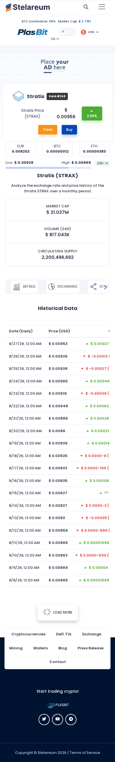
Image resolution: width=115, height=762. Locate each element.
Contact (57, 661)
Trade (48, 129)
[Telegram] (70, 719)
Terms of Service (85, 752)
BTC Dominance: (35, 21)
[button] (33, 31)
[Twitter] (44, 719)
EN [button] (53, 39)
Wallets (40, 648)
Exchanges (67, 286)
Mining (16, 648)
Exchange (91, 634)
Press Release (91, 648)
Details (28, 286)
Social (105, 286)
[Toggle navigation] (101, 7)
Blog (62, 648)
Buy (69, 129)
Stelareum (47, 752)
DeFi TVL (64, 634)
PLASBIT (62, 704)
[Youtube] (57, 719)
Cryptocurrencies (28, 634)
